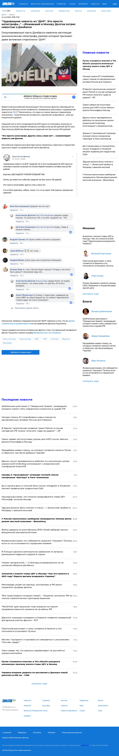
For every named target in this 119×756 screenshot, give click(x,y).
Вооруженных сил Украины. (47, 333)
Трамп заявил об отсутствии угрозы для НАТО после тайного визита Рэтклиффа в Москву (98, 107)
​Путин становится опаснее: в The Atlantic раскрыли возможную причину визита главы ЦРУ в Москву (99, 65)
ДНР (15, 112)
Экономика (7, 343)
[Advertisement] (39, 375)
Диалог (4, 14)
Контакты (37, 732)
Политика (54, 339)
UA (4, 11)
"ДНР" (37, 339)
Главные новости (96, 52)
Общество (66, 339)
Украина (12, 14)
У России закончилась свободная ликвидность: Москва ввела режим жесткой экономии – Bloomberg (100, 177)
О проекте (6, 732)
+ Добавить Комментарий (20, 352)
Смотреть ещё (39, 684)
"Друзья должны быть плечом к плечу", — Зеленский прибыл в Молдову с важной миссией (98, 164)
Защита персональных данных (15, 738)
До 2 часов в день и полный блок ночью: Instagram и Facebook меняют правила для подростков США (99, 150)
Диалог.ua (85, 745)
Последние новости (17, 399)
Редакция (22, 732)
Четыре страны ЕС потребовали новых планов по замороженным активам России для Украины (99, 79)
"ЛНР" (45, 339)
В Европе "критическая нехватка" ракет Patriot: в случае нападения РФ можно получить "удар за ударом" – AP (99, 93)
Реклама (51, 732)
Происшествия (25, 339)
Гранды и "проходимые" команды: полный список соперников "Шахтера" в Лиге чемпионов (99, 136)
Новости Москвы (9, 339)
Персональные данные (72, 732)
